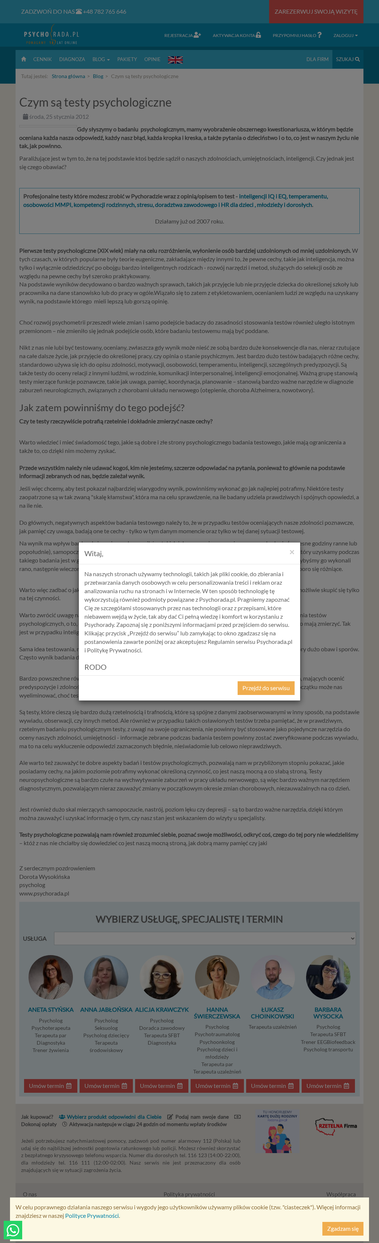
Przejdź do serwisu (266, 687)
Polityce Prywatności (92, 1215)
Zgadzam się (343, 1228)
